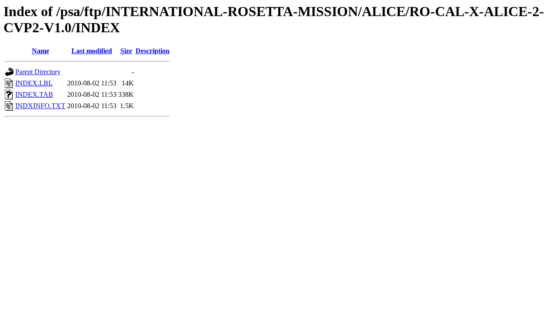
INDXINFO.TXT (40, 105)
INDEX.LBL (34, 83)
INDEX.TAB (34, 94)
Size (126, 51)
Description (153, 51)
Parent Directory (38, 71)
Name (40, 51)
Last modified (91, 51)
